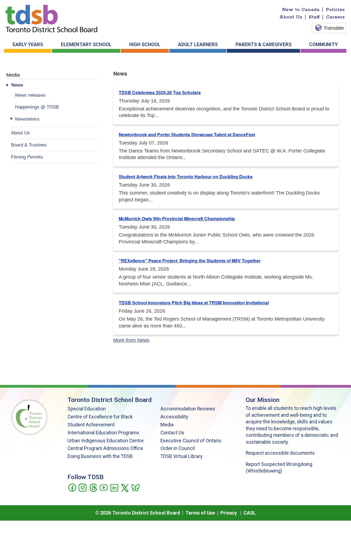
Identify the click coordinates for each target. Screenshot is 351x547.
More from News (131, 340)
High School (144, 44)
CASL (250, 513)
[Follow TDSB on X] (124, 487)
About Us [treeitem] (20, 132)
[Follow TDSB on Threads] (93, 487)
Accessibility (174, 417)
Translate (334, 28)
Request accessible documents (280, 453)
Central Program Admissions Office (105, 448)
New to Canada (300, 10)
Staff (314, 17)
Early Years (28, 44)
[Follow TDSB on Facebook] (72, 487)
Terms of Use (200, 513)
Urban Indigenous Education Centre (105, 440)
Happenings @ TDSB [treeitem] (37, 107)
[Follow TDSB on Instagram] (82, 487)
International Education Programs (103, 432)
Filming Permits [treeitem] (27, 157)
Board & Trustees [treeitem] (29, 145)
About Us (290, 17)
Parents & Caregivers (263, 44)
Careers (335, 17)
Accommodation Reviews (187, 409)
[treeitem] (54, 85)
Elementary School (86, 44)
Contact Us (172, 432)
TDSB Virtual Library (181, 456)
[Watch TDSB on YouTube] (103, 487)
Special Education (86, 409)
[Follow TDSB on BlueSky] (135, 487)
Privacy (228, 513)
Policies (335, 10)
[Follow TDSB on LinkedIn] (114, 487)
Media (13, 75)
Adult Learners (198, 44)
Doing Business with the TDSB (100, 456)
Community (323, 44)
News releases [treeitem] (30, 95)
